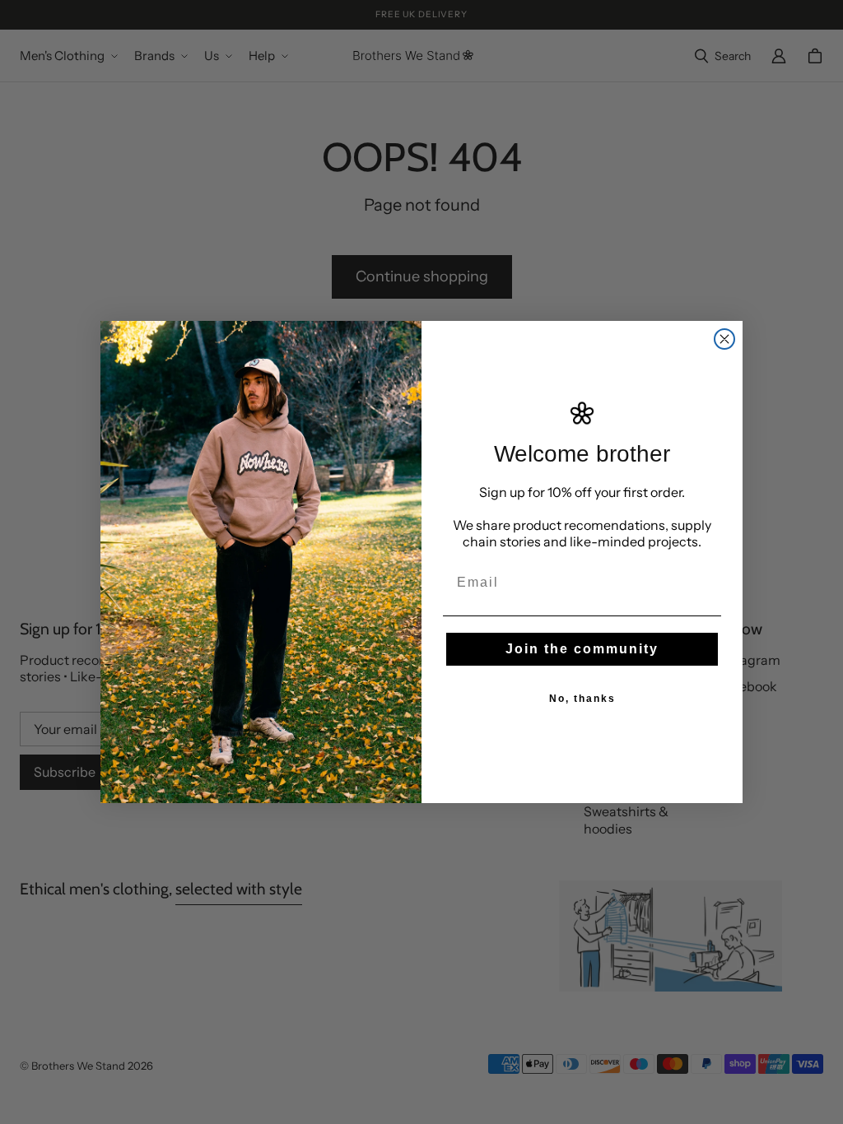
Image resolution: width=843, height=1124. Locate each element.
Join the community (582, 649)
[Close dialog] (724, 339)
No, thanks (582, 698)
